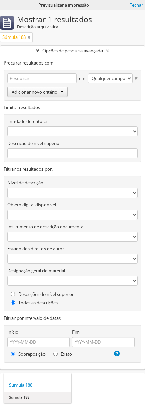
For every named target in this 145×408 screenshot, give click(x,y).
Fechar (136, 5)
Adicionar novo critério (34, 92)
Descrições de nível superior (45, 294)
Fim (76, 332)
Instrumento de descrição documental (45, 227)
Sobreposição (31, 354)
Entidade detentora (27, 121)
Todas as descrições (37, 303)
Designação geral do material (36, 270)
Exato (66, 354)
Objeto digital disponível (31, 205)
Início (12, 332)
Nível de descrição (25, 183)
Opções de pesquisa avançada (72, 51)
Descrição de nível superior (34, 143)
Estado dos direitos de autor (35, 249)
